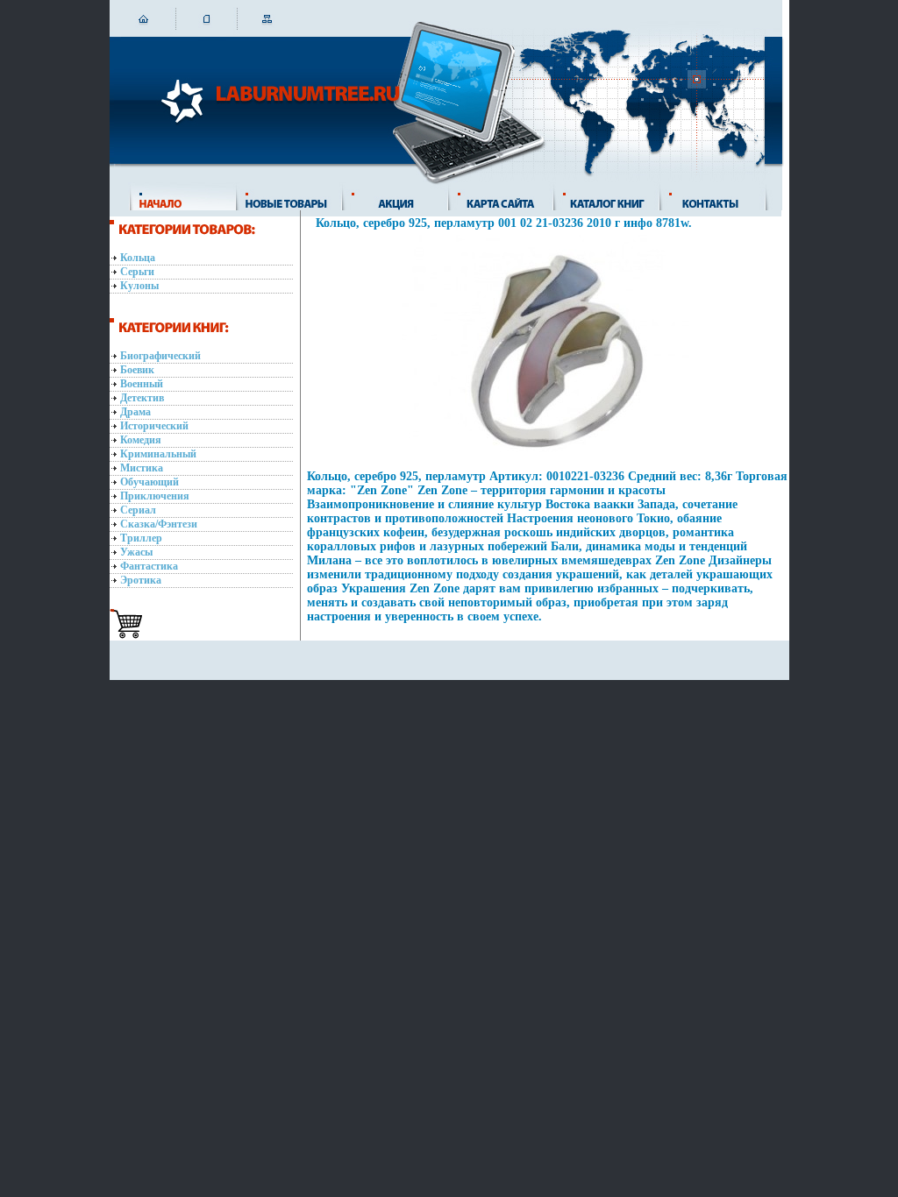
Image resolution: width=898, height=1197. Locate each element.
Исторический (154, 426)
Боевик (137, 370)
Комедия (140, 440)
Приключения (154, 496)
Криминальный (158, 454)
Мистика (141, 468)
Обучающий (149, 482)
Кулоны (139, 286)
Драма (135, 412)
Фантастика (149, 566)
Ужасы (136, 552)
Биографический (160, 356)
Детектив (142, 398)
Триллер (141, 538)
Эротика (140, 580)
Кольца (137, 257)
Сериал (138, 510)
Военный (141, 384)
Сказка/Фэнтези (158, 524)
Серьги (137, 272)
